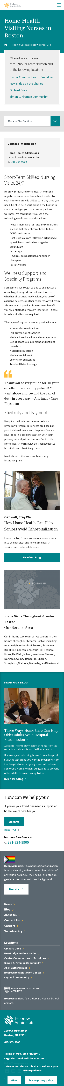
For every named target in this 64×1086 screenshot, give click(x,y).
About (10, 915)
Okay (14, 1080)
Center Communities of (25, 958)
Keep (14, 779)
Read (10, 829)
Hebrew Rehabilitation (23, 972)
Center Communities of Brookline (31, 77)
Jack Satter (16, 967)
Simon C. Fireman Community (28, 97)
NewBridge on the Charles (26, 84)
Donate (14, 889)
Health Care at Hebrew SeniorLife (31, 44)
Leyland (17, 977)
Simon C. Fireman (22, 963)
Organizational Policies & (24, 1058)
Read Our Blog (32, 557)
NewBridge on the (20, 953)
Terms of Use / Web (21, 1053)
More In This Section (20, 123)
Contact (12, 920)
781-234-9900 (19, 161)
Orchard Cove (18, 90)
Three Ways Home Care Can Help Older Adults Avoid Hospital (31, 735)
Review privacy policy (41, 1080)
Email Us (14, 821)
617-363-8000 (12, 1042)
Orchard (13, 948)
